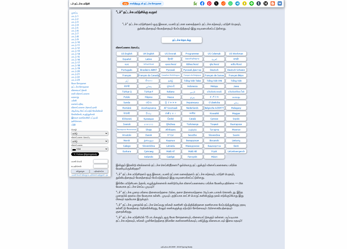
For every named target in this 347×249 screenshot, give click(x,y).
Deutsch (214, 70)
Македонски (192, 146)
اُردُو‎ (126, 80)
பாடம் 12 (75, 48)
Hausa (170, 97)
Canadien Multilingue (170, 75)
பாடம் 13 (75, 51)
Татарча (214, 129)
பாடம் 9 (74, 39)
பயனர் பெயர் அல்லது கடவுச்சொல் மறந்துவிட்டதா (90, 175)
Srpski (236, 118)
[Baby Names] (195, 3)
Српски (214, 118)
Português (126, 70)
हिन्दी (170, 59)
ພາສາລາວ (148, 124)
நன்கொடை (77, 121)
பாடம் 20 (75, 71)
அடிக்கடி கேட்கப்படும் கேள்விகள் (87, 110)
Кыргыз (170, 140)
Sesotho (192, 135)
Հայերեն (192, 129)
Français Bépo (236, 75)
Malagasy (236, 108)
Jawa (236, 86)
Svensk (127, 124)
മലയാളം (236, 97)
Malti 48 (192, 151)
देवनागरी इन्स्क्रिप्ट (192, 59)
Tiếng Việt (236, 80)
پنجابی (149, 86)
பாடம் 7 (74, 33)
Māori (214, 156)
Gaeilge (171, 156)
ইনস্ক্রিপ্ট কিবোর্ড (149, 64)
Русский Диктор (192, 70)
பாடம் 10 (75, 42)
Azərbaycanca (148, 108)
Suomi (236, 135)
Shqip (149, 129)
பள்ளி (74, 100)
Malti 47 (170, 151)
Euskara (127, 151)
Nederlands (192, 108)
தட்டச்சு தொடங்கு (181, 40)
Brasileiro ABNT (148, 70)
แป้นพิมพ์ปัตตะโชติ (236, 91)
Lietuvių (236, 140)
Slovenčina (214, 135)
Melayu (214, 86)
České (170, 118)
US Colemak (214, 53)
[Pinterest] (209, 3)
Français (127, 75)
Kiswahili (214, 113)
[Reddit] (223, 3)
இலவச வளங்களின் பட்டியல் (84, 117)
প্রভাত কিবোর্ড (170, 64)
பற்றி (73, 124)
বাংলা (127, 64)
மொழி (74, 129)
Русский (170, 70)
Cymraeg (148, 151)
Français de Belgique (192, 75)
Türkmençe (192, 124)
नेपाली (127, 113)
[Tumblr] (258, 3)
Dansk (148, 135)
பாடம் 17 (75, 62)
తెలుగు (148, 80)
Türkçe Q (127, 91)
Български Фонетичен (126, 129)
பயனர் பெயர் (76, 161)
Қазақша (149, 118)
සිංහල (149, 113)
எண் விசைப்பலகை (80, 93)
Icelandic (148, 156)
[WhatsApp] (230, 3)
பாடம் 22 (75, 77)
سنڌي (236, 102)
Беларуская (192, 140)
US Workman (236, 53)
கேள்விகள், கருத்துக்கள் (83, 114)
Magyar (236, 113)
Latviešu (170, 146)
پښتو (192, 97)
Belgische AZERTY (214, 108)
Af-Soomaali (170, 108)
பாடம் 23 (75, 80)
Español (127, 59)
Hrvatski (126, 135)
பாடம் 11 (75, 45)
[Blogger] (273, 3)
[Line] (251, 3)
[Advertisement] (181, 236)
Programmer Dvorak (192, 54)
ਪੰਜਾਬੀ (127, 86)
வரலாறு (75, 97)
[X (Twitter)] (216, 3)
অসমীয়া (192, 113)
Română (127, 108)
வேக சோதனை (78, 83)
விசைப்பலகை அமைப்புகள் (84, 107)
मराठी (236, 59)
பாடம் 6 (74, 30)
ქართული (149, 140)
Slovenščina (148, 146)
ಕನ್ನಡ (214, 97)
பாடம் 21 (75, 74)
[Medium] (266, 3)
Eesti (236, 146)
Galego (127, 146)
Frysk (214, 151)
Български (236, 124)
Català (192, 118)
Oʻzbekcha (214, 102)
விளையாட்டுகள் (79, 90)
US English (126, 53)
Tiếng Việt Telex (192, 80)
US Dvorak (170, 53)
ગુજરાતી (171, 86)
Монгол (236, 129)
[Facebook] (202, 3)
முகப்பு (74, 12)
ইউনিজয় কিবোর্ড (192, 64)
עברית (170, 135)
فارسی (192, 91)
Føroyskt (192, 156)
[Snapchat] (244, 3)
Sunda (126, 102)
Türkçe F (148, 91)
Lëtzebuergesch (236, 151)
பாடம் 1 (74, 16)
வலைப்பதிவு (77, 104)
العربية (214, 59)
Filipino (149, 97)
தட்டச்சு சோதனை (80, 86)
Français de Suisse (214, 75)
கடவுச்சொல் (76, 166)
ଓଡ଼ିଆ (149, 102)
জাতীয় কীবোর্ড (236, 64)
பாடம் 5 (74, 27)
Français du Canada (148, 75)
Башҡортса (214, 146)
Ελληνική (127, 118)
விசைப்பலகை (77, 145)
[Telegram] (237, 3)
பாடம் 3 (74, 22)
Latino (148, 59)
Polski (127, 97)
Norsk (127, 140)
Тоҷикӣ (214, 124)
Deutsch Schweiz (236, 70)
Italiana (170, 91)
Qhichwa (170, 124)
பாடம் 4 (74, 25)
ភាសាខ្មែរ (170, 113)
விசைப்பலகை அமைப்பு (80, 137)
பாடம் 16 (75, 59)
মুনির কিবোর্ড (214, 64)
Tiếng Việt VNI (214, 80)
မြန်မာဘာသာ (170, 102)
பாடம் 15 (75, 56)
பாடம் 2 (74, 19)
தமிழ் (170, 80)
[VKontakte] (280, 3)
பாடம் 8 (74, 36)
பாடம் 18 (75, 65)
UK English (148, 53)
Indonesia (192, 86)
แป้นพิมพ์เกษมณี (214, 91)
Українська (192, 102)
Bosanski (214, 140)
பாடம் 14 (75, 53)
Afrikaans (171, 129)
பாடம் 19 (75, 68)
